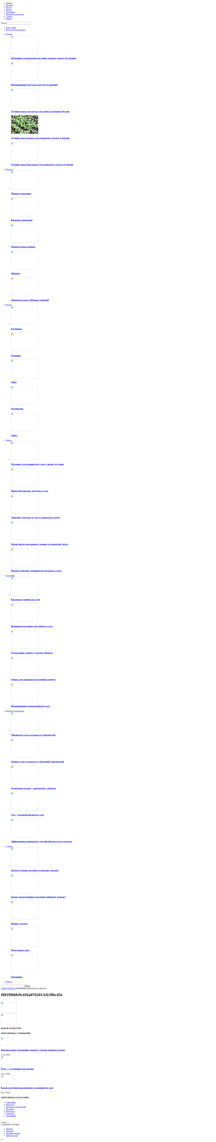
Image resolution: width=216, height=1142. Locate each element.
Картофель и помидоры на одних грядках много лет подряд (43, 58)
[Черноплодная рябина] (24, 242)
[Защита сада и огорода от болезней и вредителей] (24, 757)
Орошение (16, 977)
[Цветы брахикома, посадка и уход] (24, 486)
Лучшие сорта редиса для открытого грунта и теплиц (40, 138)
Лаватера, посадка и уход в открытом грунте (35, 517)
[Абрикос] (24, 269)
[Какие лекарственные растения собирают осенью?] (24, 892)
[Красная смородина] (24, 215)
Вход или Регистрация (15, 30)
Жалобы (9, 1129)
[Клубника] (24, 324)
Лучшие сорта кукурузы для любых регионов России (40, 111)
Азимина (16, 355)
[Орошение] (24, 972)
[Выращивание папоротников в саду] (24, 701)
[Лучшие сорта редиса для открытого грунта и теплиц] (24, 133)
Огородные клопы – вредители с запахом (33, 788)
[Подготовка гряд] (24, 945)
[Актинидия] (24, 404)
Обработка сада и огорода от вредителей (33, 735)
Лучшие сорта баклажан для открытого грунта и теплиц (42, 164)
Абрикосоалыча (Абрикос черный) (30, 300)
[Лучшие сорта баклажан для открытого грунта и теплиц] (24, 160)
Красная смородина (21, 220)
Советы (9, 16)
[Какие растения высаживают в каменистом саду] (7, 1083)
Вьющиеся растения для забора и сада (32, 626)
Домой (4, 988)
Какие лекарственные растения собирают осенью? (38, 897)
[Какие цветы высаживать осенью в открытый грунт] (24, 539)
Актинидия (17, 408)
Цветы (9, 10)
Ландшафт (10, 12)
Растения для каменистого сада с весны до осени (37, 464)
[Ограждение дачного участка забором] (24, 648)
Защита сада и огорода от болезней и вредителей (37, 761)
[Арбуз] (24, 430)
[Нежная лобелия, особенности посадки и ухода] (24, 566)
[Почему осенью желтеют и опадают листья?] (24, 865)
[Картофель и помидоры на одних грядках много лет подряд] (24, 53)
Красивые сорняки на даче (25, 599)
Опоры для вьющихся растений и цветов (33, 679)
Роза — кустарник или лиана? (17, 1069)
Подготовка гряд (20, 950)
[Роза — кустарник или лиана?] (7, 1064)
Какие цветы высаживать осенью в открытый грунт (39, 544)
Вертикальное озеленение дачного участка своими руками (33, 1050)
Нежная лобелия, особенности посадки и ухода (36, 570)
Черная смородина (21, 193)
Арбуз (14, 435)
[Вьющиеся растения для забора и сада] (24, 621)
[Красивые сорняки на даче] (24, 595)
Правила (9, 1131)
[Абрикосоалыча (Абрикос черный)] (24, 295)
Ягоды (9, 7)
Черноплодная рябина (23, 246)
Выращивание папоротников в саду (30, 706)
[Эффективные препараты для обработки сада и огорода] (24, 837)
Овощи (9, 3)
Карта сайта (11, 28)
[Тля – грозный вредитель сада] (24, 810)
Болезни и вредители (15, 14)
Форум (9, 19)
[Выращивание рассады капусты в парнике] (24, 80)
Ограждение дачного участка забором (32, 653)
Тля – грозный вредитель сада (27, 815)
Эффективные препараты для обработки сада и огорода (41, 841)
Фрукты (9, 5)
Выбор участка (19, 923)
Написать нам (12, 1136)
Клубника (16, 329)
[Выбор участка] (24, 919)
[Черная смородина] (24, 189)
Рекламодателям (13, 1133)
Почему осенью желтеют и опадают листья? (35, 870)
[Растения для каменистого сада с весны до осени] (24, 459)
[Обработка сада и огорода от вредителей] (24, 730)
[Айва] (24, 377)
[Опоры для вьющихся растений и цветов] (24, 675)
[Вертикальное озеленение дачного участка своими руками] (7, 1045)
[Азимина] (24, 351)
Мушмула (11, 988)
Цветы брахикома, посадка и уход (29, 491)
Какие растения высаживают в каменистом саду (27, 1087)
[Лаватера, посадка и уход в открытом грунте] (24, 513)
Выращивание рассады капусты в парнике (34, 84)
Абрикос (15, 273)
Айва (14, 382)
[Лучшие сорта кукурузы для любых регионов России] (24, 107)
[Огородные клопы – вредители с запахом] (24, 783)
